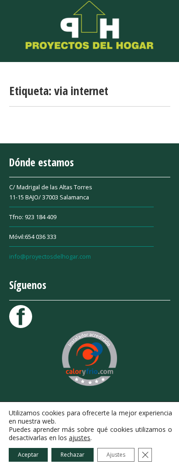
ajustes (79, 438)
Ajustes (115, 455)
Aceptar (28, 455)
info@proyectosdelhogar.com (50, 256)
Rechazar (72, 455)
